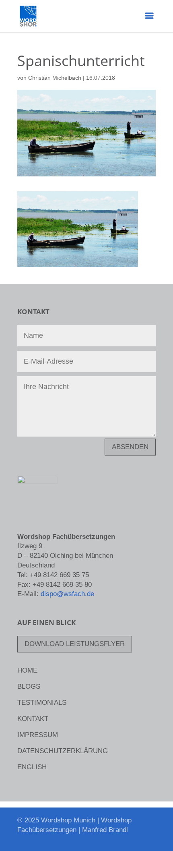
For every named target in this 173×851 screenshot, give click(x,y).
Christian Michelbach (54, 78)
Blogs (28, 687)
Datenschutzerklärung (62, 751)
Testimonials (41, 703)
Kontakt (32, 719)
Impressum (37, 735)
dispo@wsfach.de (67, 594)
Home (27, 671)
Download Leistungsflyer (75, 644)
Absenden (130, 447)
